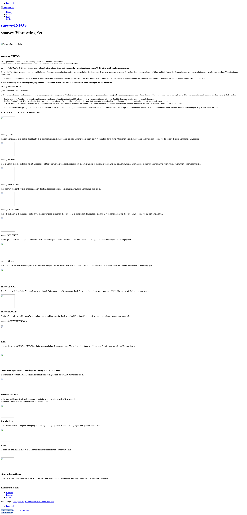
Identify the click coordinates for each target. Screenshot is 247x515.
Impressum (10, 495)
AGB (8, 497)
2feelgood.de (18, 502)
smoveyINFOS (14, 25)
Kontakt (9, 493)
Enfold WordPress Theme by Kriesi (39, 502)
